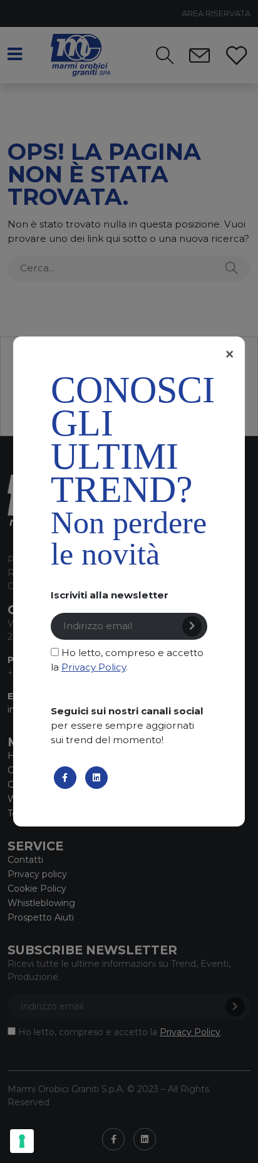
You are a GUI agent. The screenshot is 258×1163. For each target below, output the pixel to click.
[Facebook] (65, 777)
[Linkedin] (96, 777)
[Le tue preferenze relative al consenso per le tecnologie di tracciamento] (22, 1141)
